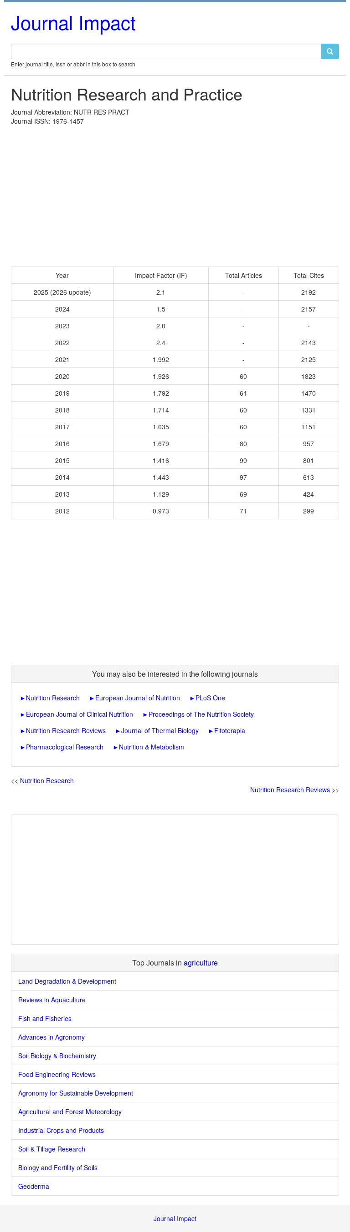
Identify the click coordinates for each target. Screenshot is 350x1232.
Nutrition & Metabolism (151, 746)
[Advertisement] (175, 193)
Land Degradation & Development (67, 981)
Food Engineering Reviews (57, 1074)
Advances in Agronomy (51, 1036)
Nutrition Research (53, 697)
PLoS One (210, 697)
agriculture (201, 962)
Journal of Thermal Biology (160, 730)
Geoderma (33, 1186)
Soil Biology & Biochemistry (57, 1055)
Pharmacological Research (64, 746)
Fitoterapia (229, 730)
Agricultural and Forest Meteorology (70, 1111)
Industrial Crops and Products (61, 1130)
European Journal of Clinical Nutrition (79, 714)
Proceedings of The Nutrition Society (201, 714)
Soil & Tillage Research (51, 1148)
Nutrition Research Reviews (66, 730)
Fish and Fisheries (45, 1018)
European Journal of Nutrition (137, 697)
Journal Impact (73, 21)
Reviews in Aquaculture (52, 999)
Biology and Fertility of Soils (58, 1167)
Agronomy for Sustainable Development (75, 1092)
